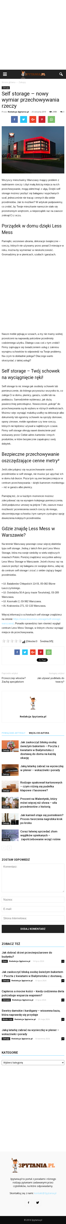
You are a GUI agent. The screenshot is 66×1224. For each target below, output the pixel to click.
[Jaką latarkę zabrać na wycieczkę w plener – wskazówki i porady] (10, 770)
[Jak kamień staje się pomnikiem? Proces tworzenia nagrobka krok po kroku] (10, 819)
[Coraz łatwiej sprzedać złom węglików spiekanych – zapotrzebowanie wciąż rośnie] (10, 835)
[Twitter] (37, 1202)
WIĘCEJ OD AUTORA (39, 733)
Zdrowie (6, 1000)
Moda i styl (7, 1019)
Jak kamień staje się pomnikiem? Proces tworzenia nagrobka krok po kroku (41, 819)
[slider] (12, 641)
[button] (61, 74)
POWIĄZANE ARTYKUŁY (13, 733)
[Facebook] (28, 1202)
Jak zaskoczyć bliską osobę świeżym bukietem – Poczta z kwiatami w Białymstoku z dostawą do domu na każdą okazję (39, 750)
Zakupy (6, 87)
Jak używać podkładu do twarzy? (50, 680)
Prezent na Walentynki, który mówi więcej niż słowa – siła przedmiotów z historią (38, 802)
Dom (5, 961)
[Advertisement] (33, 35)
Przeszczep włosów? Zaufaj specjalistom (14, 680)
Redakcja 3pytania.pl (18, 111)
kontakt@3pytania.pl (45, 1193)
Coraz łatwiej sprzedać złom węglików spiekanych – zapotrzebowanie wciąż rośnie (40, 835)
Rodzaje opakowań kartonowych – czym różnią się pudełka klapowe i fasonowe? (41, 786)
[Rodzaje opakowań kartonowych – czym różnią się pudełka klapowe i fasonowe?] (10, 786)
